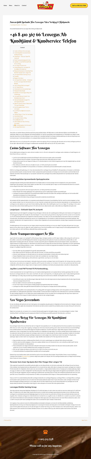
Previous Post (7, 420)
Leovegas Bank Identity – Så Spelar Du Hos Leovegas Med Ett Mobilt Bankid (23, 81)
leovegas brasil (26, 356)
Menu (10, 5)
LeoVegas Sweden (15, 25)
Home (5, 5)
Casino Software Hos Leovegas (22, 51)
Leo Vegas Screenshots (20, 65)
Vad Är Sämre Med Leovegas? (21, 85)
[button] (79, 5)
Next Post (85, 420)
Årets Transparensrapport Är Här (22, 60)
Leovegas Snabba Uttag (20, 118)
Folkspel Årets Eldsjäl (19, 90)
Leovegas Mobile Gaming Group (22, 74)
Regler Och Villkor (18, 78)
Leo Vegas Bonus (18, 87)
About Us (17, 5)
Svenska (16, 76)
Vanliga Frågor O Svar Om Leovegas (23, 114)
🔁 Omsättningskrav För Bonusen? (23, 125)
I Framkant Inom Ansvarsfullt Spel (22, 89)
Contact (24, 5)
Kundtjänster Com (18, 119)
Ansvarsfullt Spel (18, 116)
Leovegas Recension (19, 127)
